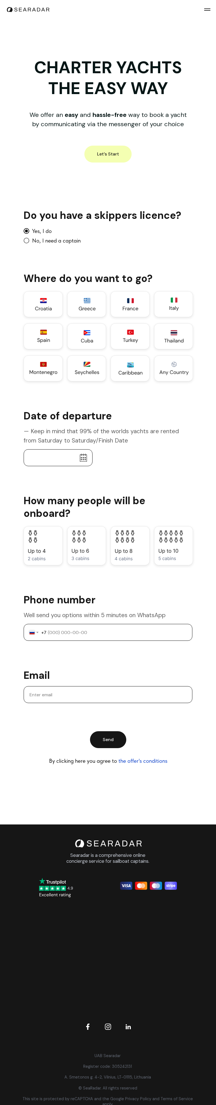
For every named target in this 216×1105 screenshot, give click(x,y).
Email (37, 675)
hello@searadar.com (152, 946)
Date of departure (68, 416)
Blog (64, 971)
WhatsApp (152, 958)
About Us (64, 933)
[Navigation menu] (207, 9)
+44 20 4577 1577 (151, 933)
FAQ (64, 996)
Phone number (59, 599)
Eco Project (64, 946)
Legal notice (64, 958)
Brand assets (64, 984)
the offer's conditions (142, 760)
